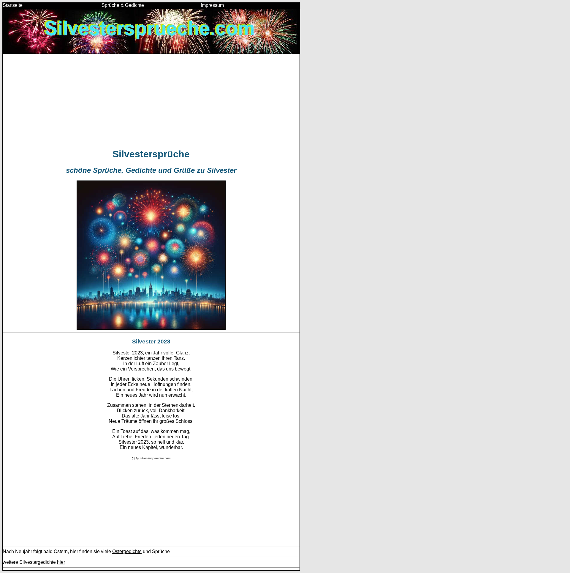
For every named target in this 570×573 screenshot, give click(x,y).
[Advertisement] (151, 100)
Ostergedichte (127, 551)
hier (61, 562)
